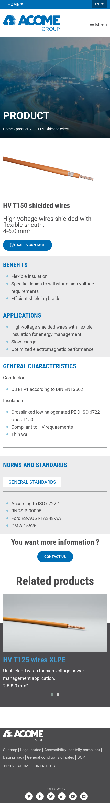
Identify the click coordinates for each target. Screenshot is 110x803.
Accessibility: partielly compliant (72, 750)
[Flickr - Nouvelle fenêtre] (84, 796)
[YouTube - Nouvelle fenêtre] (73, 796)
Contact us (55, 556)
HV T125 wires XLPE (34, 659)
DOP (81, 757)
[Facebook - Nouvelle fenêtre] (40, 796)
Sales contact (31, 245)
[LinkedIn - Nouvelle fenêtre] (62, 796)
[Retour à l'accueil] (31, 22)
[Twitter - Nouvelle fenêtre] (51, 796)
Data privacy (13, 757)
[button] (52, 694)
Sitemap (10, 750)
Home (8, 129)
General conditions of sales (50, 757)
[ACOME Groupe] (23, 734)
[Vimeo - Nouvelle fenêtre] (29, 796)
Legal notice (30, 750)
